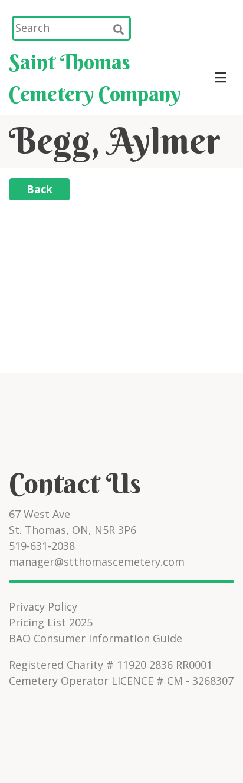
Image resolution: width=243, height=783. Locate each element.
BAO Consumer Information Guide (95, 638)
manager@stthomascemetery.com (97, 562)
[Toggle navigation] (220, 77)
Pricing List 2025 (51, 622)
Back (39, 189)
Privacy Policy (43, 606)
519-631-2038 (42, 546)
